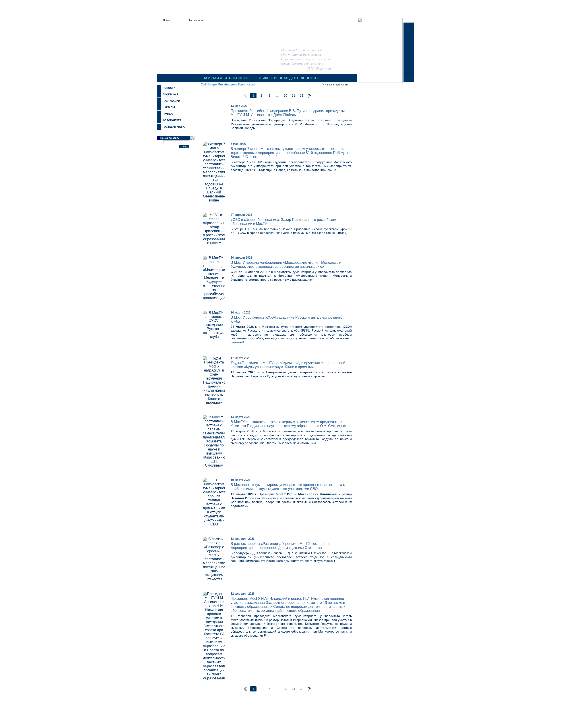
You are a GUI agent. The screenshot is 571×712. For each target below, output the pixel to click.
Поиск (166, 20)
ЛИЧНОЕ (168, 113)
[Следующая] (309, 95)
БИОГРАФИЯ (170, 94)
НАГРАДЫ (169, 107)
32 (301, 95)
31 (293, 95)
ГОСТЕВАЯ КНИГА (174, 126)
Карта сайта (196, 20)
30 (285, 95)
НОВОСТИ (169, 88)
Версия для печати (337, 84)
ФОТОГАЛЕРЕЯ (172, 120)
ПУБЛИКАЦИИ (171, 101)
